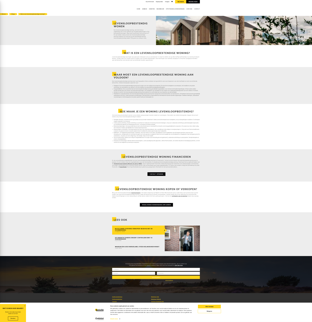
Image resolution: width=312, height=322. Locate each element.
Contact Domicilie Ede (157, 301)
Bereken (13, 318)
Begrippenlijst (159, 1)
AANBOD (144, 9)
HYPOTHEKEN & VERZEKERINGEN (175, 9)
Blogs (13, 14)
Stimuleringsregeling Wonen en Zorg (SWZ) (128, 163)
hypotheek (123, 167)
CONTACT (197, 9)
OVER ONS (189, 9)
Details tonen (114, 318)
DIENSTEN (152, 9)
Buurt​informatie (150, 1)
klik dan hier (179, 265)
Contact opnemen (156, 174)
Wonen (181, 2)
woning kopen (135, 192)
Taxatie (114, 301)
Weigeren (209, 311)
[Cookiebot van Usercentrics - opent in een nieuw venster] (99, 319)
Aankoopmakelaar (117, 296)
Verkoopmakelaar (117, 299)
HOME (138, 9)
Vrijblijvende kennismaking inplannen (156, 204)
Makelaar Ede (155, 296)
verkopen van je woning (179, 196)
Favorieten (172, 2)
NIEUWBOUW (160, 9)
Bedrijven (193, 2)
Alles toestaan (209, 306)
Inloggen (167, 1)
